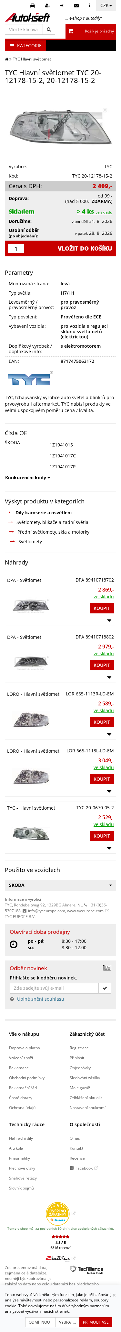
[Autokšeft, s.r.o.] (27, 17)
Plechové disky (22, 1168)
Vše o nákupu (24, 1034)
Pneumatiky (19, 1158)
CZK (104, 5)
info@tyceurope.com (46, 910)
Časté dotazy (20, 1097)
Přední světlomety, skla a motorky (53, 532)
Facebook (84, 1168)
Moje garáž (80, 1087)
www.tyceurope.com (85, 910)
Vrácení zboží (21, 1057)
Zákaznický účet (87, 1034)
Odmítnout (40, 1322)
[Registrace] (48, 5)
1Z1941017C (63, 456)
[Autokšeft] (6, 58)
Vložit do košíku (85, 248)
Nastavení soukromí (88, 1107)
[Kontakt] (77, 5)
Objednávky (80, 1067)
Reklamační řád (23, 1087)
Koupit (102, 608)
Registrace (79, 1047)
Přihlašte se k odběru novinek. (43, 978)
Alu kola (16, 1148)
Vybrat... (67, 1322)
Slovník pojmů (21, 1187)
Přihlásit (77, 1057)
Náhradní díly (21, 1138)
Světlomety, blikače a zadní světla (52, 522)
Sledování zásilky (85, 1077)
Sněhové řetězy (23, 1177)
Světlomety (30, 541)
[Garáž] (33, 5)
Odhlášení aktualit (86, 1097)
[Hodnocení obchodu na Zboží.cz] (60, 1258)
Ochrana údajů (22, 1107)
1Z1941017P (63, 467)
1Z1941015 (61, 445)
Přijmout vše (96, 1322)
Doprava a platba (24, 1047)
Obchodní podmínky (27, 1077)
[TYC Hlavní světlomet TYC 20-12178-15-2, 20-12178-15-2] (60, 124)
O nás (75, 1138)
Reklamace (19, 1067)
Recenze (77, 1158)
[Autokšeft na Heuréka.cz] (60, 1213)
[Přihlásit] (63, 5)
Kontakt (76, 1148)
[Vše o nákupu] (90, 5)
